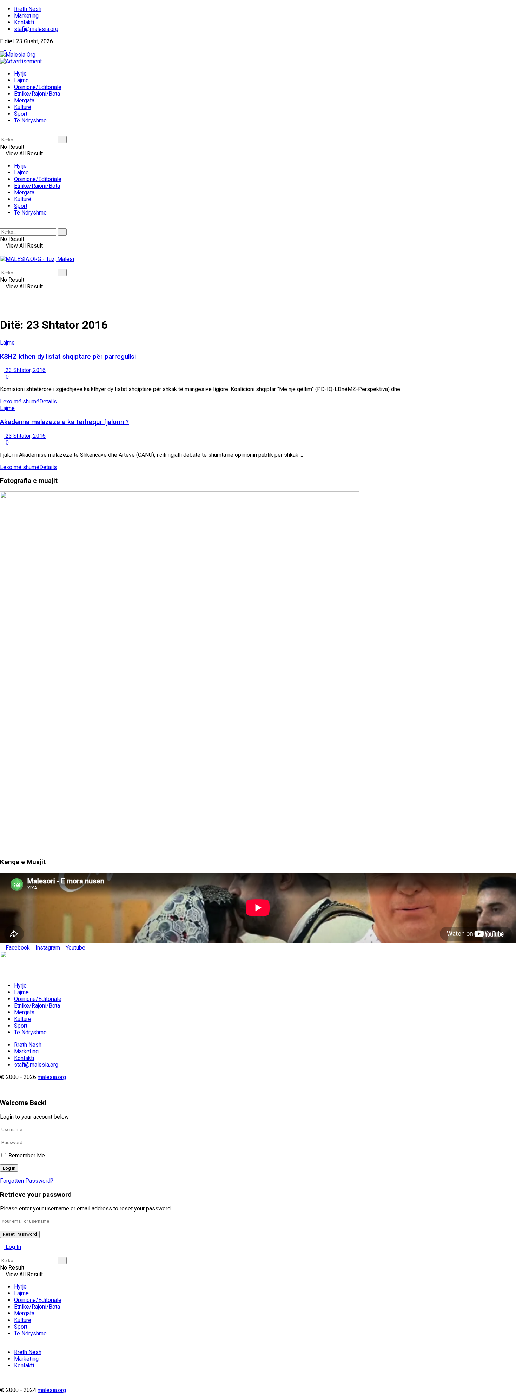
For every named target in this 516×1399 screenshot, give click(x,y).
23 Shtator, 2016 (25, 370)
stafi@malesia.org (36, 29)
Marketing (26, 15)
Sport (20, 113)
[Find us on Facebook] (3, 48)
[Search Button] (2, 132)
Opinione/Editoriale (37, 87)
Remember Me (26, 1155)
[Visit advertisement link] (21, 61)
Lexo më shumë (28, 401)
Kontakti (24, 22)
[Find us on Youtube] (13, 48)
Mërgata (24, 100)
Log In (12, 1247)
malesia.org (52, 1077)
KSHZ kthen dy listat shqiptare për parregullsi (68, 356)
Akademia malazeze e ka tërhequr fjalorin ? (64, 422)
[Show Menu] (2, 252)
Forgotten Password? (26, 1180)
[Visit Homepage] (17, 54)
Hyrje (20, 73)
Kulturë (22, 107)
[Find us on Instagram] (8, 48)
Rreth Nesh (27, 9)
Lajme (21, 80)
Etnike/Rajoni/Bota (37, 93)
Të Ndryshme (30, 120)
